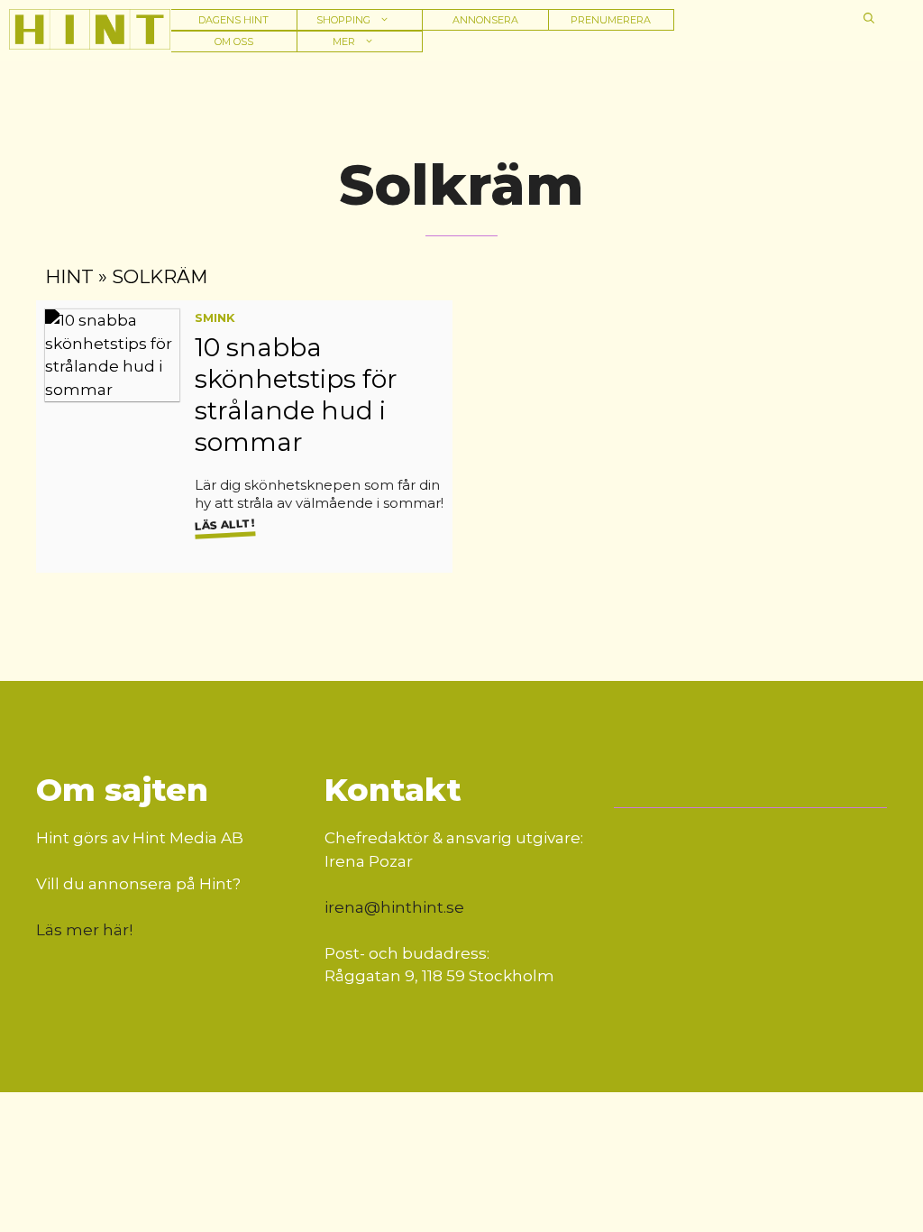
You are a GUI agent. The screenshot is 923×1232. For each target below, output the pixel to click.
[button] (869, 18)
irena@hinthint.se (394, 907)
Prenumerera (611, 20)
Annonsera (485, 20)
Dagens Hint (233, 20)
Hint (69, 276)
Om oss (234, 41)
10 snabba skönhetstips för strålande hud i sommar (296, 394)
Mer (344, 41)
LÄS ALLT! (224, 524)
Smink (215, 317)
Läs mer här (82, 930)
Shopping (343, 20)
